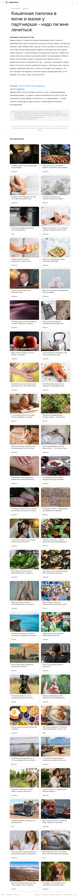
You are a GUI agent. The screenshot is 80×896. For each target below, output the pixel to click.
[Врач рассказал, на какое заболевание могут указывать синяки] (24, 595)
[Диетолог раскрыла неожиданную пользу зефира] (55, 283)
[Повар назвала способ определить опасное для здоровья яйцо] (24, 252)
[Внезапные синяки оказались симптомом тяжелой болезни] (24, 470)
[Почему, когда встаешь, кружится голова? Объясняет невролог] (24, 315)
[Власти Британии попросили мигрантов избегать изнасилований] (24, 658)
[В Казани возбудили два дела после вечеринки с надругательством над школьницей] (24, 221)
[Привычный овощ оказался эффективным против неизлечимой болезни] (55, 626)
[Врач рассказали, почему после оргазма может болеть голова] (24, 439)
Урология (25, 8)
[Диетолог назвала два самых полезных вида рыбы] (55, 252)
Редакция (37, 894)
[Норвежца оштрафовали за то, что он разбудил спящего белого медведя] (24, 751)
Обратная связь (68, 894)
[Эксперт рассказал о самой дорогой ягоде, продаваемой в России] (55, 533)
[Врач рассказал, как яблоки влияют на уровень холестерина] (55, 159)
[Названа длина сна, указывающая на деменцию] (24, 159)
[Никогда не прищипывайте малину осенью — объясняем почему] (55, 408)
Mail (3, 894)
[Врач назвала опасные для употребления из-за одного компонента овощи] (24, 564)
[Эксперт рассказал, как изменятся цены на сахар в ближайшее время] (55, 190)
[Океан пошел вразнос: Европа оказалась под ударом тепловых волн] (24, 626)
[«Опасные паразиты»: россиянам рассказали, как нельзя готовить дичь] (24, 502)
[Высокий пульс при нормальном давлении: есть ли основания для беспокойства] (24, 377)
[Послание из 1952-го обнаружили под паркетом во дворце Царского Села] (55, 502)
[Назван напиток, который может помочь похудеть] (55, 782)
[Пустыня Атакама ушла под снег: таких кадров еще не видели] (24, 876)
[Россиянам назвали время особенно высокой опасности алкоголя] (55, 751)
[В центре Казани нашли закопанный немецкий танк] (55, 315)
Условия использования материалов (51, 894)
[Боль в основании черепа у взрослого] (55, 658)
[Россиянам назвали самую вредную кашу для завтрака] (55, 470)
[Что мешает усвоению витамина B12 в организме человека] (55, 564)
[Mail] (6, 2)
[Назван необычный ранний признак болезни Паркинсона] (55, 689)
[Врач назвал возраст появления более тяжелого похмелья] (55, 814)
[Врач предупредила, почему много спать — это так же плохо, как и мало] (55, 439)
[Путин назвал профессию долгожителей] (24, 283)
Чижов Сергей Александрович (32, 86)
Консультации (15, 8)
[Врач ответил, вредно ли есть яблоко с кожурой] (24, 346)
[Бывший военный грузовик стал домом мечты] (24, 814)
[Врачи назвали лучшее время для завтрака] (24, 720)
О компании (9, 894)
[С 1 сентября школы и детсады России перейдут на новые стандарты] (24, 408)
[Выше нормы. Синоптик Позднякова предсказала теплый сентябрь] (55, 595)
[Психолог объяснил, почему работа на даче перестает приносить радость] (24, 782)
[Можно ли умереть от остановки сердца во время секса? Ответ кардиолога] (55, 221)
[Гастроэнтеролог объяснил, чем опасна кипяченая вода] (55, 346)
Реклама (16, 894)
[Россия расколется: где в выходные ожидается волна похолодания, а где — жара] (24, 689)
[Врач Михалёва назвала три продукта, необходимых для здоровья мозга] (55, 377)
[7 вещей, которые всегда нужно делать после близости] (24, 533)
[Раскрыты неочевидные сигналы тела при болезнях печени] (24, 190)
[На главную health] (13, 2)
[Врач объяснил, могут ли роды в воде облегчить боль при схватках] (55, 845)
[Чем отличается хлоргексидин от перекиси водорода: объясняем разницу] (24, 845)
